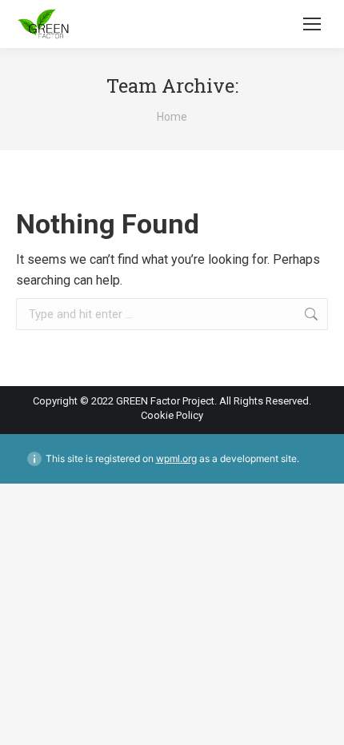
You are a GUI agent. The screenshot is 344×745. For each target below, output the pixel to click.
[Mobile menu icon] (312, 24)
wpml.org (176, 458)
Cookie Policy (172, 415)
